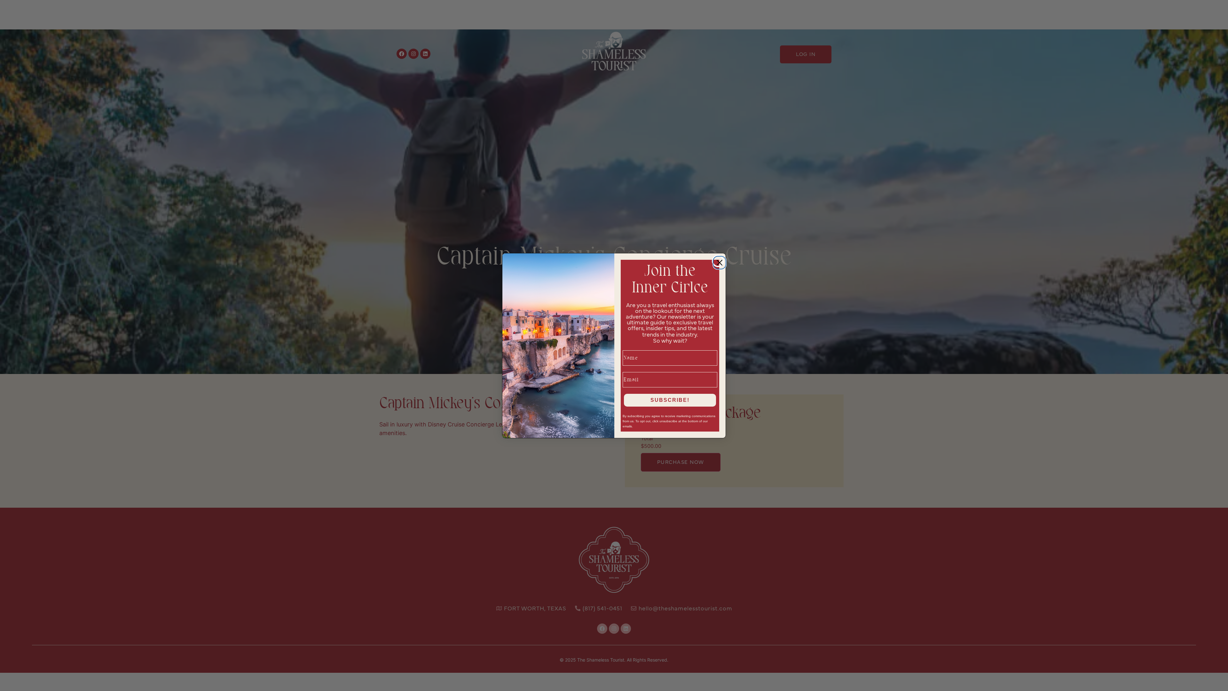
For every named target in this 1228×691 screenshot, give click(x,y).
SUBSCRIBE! (669, 400)
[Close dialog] (718, 261)
